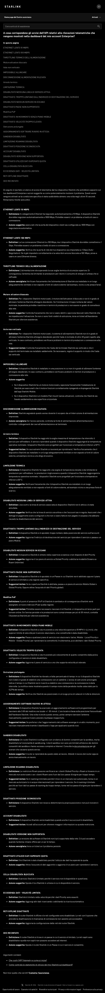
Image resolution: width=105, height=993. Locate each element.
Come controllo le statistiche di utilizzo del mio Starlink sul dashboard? (41, 965)
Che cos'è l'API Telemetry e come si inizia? (28, 960)
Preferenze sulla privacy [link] (92, 989)
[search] (98, 26)
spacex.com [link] (79, 985)
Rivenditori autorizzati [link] (48, 989)
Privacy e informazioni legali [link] (69, 989)
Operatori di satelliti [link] (29, 989)
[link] (12, 6)
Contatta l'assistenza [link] (39, 973)
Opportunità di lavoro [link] (11, 989)
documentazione (81, 746)
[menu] (99, 6)
